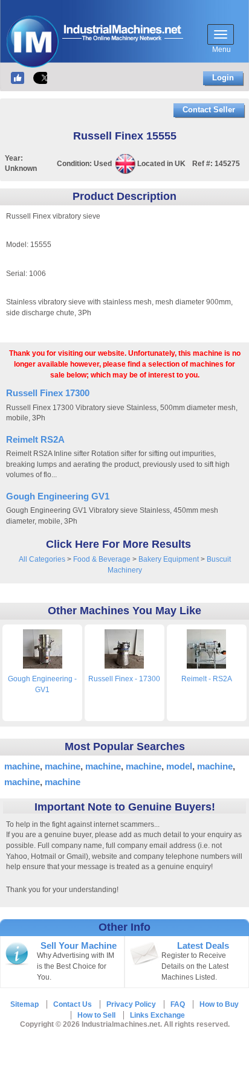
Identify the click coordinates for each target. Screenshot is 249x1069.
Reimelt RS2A (35, 439)
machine (22, 766)
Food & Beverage (102, 559)
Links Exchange (157, 1015)
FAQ (177, 1004)
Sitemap (24, 1004)
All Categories (42, 559)
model (179, 766)
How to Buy (219, 1004)
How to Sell (96, 1015)
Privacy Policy (131, 1004)
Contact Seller (209, 109)
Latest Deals (203, 946)
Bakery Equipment (168, 559)
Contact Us (72, 1004)
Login (223, 77)
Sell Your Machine (78, 946)
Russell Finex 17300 (47, 393)
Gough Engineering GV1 (57, 496)
